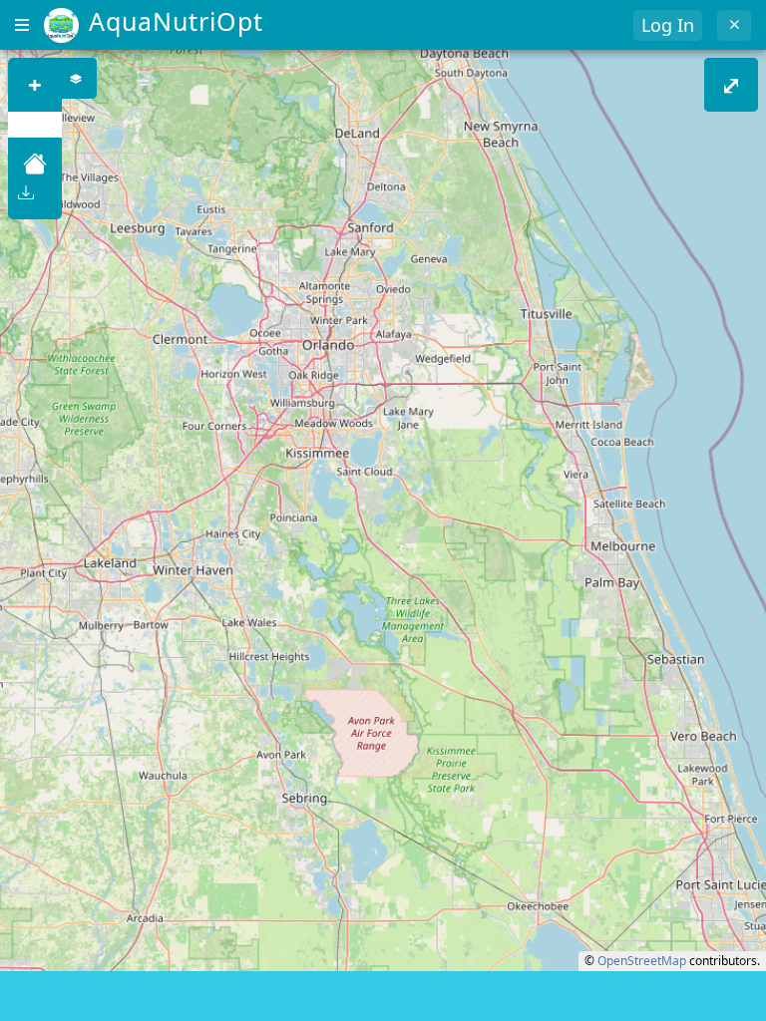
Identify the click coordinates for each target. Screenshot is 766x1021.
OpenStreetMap (641, 960)
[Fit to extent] (35, 163)
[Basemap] (76, 78)
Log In (667, 25)
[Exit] (734, 25)
